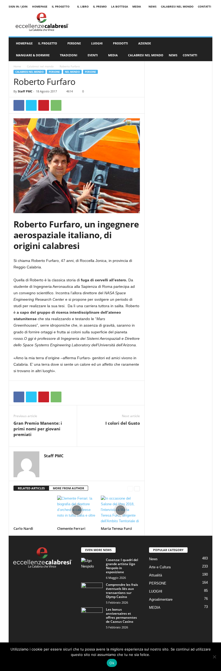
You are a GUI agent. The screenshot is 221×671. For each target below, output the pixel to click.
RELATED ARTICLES (31, 488)
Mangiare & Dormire (33, 55)
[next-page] (137, 488)
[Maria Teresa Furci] (120, 510)
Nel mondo (72, 72)
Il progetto (61, 6)
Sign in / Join (18, 6)
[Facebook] (18, 105)
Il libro (83, 6)
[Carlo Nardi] (33, 510)
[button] (204, 49)
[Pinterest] (43, 105)
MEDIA (136, 6)
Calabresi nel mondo (177, 6)
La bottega (119, 6)
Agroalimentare (160, 599)
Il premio (100, 6)
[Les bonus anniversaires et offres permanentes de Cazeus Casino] (92, 615)
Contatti (204, 6)
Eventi (93, 55)
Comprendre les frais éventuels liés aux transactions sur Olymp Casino (122, 590)
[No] (214, 656)
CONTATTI (190, 55)
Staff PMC (25, 91)
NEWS (173, 55)
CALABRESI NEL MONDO (145, 55)
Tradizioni (68, 55)
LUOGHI (97, 43)
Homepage (39, 6)
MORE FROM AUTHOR (68, 488)
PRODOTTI (120, 43)
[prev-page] (130, 488)
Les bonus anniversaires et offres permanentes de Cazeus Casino (121, 615)
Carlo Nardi (23, 528)
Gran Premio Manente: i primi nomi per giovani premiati (37, 428)
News (153, 6)
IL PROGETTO (47, 43)
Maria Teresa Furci (116, 528)
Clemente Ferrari (71, 528)
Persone (90, 72)
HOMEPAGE (24, 43)
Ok (111, 663)
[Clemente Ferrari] (76, 510)
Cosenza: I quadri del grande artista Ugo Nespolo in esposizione (122, 566)
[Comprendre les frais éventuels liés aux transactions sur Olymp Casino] (92, 591)
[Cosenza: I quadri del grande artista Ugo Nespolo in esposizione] (92, 566)
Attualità (155, 575)
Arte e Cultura (160, 567)
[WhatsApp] (56, 105)
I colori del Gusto (122, 423)
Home (17, 66)
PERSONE (74, 43)
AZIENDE (144, 43)
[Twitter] (31, 105)
